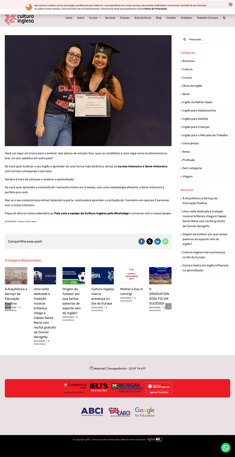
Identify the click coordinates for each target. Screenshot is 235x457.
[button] (224, 18)
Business (189, 61)
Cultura (21, 221)
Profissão (189, 160)
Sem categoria (192, 168)
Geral (28, 221)
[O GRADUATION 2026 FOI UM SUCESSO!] (160, 269)
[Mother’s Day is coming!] (131, 269)
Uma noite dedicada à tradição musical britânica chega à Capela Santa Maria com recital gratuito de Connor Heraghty (45, 313)
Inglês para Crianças (196, 127)
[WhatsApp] (165, 241)
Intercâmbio (191, 143)
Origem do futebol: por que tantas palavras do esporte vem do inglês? (205, 239)
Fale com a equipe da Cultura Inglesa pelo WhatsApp (91, 213)
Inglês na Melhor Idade (197, 102)
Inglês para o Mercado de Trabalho (205, 135)
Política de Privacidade (155, 9)
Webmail (99, 368)
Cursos (187, 77)
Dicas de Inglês (192, 86)
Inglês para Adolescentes (199, 110)
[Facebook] (141, 241)
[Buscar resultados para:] (205, 39)
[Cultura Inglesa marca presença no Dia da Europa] (102, 269)
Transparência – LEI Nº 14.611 (126, 368)
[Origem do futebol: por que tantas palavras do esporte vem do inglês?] (74, 269)
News (33, 221)
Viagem (188, 176)
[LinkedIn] (157, 241)
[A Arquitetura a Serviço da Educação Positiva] (16, 269)
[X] (149, 241)
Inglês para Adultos (195, 119)
